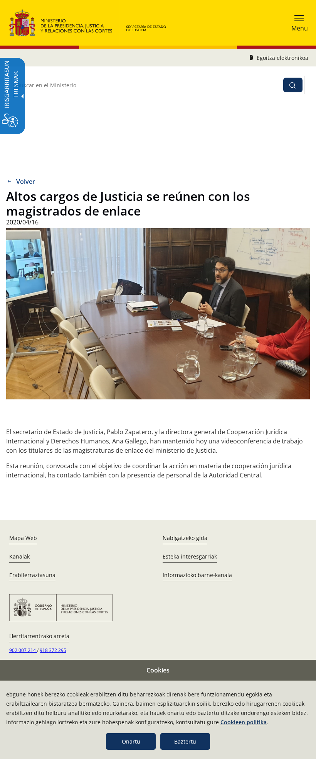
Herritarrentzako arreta (39, 636)
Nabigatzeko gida (185, 538)
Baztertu (185, 741)
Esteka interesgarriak (190, 556)
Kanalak (19, 556)
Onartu (131, 741)
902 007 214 (23, 650)
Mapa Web (23, 538)
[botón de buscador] (293, 85)
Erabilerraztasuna (32, 575)
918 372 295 (53, 650)
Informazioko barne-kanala (197, 575)
